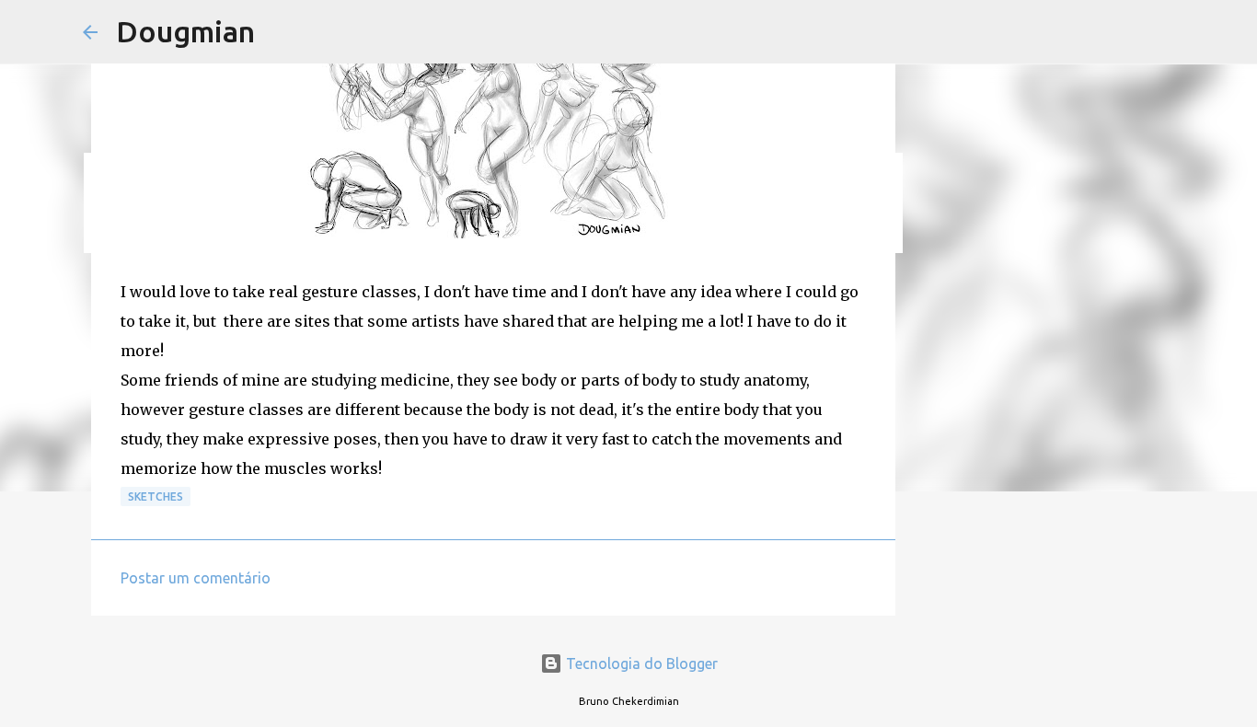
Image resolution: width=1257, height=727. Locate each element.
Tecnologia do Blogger (640, 663)
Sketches (155, 496)
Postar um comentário (196, 578)
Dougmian (185, 31)
